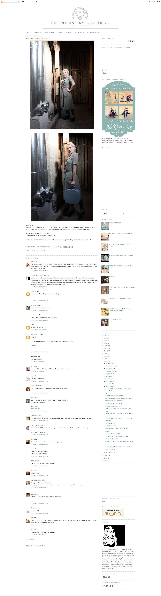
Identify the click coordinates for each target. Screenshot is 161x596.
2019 (105, 338)
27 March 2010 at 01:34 (39, 330)
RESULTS (108, 421)
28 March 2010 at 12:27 (39, 456)
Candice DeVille (35, 415)
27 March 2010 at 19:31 (39, 381)
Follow (104, 501)
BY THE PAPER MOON (114, 319)
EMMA (107, 431)
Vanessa (33, 470)
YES (106, 393)
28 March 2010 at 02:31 (39, 434)
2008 (105, 458)
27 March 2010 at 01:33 (39, 320)
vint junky (33, 492)
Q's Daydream (34, 305)
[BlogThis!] (66, 247)
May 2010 (108, 381)
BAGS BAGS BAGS (110, 426)
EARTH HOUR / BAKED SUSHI (114, 396)
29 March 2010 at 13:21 (39, 503)
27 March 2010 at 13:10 (39, 362)
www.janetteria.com (36, 334)
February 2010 (110, 450)
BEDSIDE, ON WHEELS (114, 223)
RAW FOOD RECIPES (93, 32)
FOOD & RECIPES (79, 32)
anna (32, 517)
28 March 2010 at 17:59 (39, 466)
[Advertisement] (118, 480)
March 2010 (109, 386)
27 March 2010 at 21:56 (39, 411)
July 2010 (108, 376)
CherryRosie (34, 508)
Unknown (33, 291)
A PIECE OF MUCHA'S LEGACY (114, 403)
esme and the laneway (36, 480)
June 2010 (108, 379)
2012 (105, 356)
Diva (32, 439)
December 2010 (110, 363)
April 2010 (109, 384)
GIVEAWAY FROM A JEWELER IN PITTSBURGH (119, 398)
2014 (105, 351)
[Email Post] (61, 246)
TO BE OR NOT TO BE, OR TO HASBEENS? (120, 298)
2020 (105, 335)
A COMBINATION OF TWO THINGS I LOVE (117, 446)
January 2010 (109, 452)
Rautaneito (33, 460)
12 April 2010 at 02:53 (39, 535)
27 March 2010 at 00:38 (39, 300)
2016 (105, 345)
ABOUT (29, 32)
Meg (32, 376)
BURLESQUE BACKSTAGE (112, 406)
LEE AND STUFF (110, 423)
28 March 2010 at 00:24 (39, 421)
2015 (105, 348)
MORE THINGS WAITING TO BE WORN (116, 436)
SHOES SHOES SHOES (111, 439)
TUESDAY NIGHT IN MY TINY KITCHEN (116, 428)
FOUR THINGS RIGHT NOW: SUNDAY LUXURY (121, 233)
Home (62, 542)
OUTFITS (68, 32)
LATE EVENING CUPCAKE (113, 433)
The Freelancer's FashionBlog (38, 275)
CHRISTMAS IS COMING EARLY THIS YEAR (120, 255)
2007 (105, 460)
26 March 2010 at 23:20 (39, 287)
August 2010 (109, 373)
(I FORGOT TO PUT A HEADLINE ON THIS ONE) (119, 441)
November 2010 (110, 366)
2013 (105, 353)
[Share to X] (68, 247)
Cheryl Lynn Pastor (36, 425)
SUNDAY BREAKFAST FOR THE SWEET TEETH (119, 408)
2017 (105, 343)
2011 (105, 358)
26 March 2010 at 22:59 (39, 271)
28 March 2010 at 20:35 (39, 475)
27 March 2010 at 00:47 (39, 310)
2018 (105, 340)
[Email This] (64, 247)
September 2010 (110, 371)
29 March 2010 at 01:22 (39, 487)
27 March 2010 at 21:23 (39, 393)
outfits (33, 250)
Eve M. (33, 261)
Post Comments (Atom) (39, 546)
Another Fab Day (35, 408)
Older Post (95, 542)
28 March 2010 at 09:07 (39, 444)
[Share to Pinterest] (72, 247)
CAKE (107, 411)
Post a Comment (30, 539)
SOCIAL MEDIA (49, 32)
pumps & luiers (35, 385)
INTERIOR (60, 32)
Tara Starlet (41, 250)
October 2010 (109, 368)
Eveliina (33, 397)
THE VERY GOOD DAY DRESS (38, 38)
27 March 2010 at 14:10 (39, 371)
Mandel (33, 366)
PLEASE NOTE (38, 32)
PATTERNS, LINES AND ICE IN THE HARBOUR (118, 418)
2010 (105, 361)
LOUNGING (111, 276)
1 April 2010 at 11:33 (38, 525)
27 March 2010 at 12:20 (39, 352)
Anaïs (32, 449)
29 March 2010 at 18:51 (39, 513)
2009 (105, 455)
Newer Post (29, 542)
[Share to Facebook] (70, 247)
